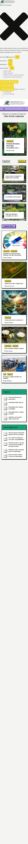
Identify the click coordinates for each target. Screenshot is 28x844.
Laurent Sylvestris (10, 286)
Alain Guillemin (8, 257)
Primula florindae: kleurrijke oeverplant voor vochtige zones (13, 147)
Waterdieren (7, 280)
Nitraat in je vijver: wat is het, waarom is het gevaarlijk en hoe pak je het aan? (16, 444)
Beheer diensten (8, 73)
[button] (14, 26)
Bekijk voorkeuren (7, 85)
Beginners (10, 374)
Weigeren (14, 82)
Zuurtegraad (13, 251)
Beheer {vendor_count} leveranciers (14, 75)
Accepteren (5, 82)
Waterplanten (10, 141)
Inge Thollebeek (8, 380)
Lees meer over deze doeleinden (13, 77)
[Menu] (4, 108)
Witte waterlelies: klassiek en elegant (14, 348)
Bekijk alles (21, 161)
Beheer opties (8, 71)
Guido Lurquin (11, 150)
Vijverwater (6, 251)
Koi (4, 374)
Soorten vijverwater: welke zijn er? (14, 320)
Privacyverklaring (9, 94)
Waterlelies (15, 345)
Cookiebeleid (7, 92)
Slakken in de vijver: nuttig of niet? (14, 283)
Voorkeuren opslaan (7, 89)
